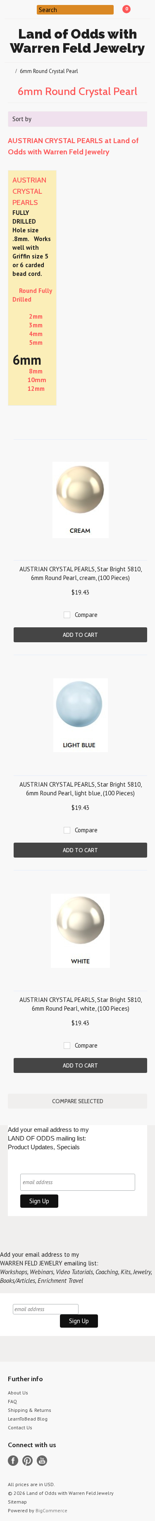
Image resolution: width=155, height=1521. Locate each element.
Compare (86, 615)
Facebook (13, 1460)
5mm (36, 342)
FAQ (12, 1401)
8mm (36, 371)
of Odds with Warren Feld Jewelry (77, 41)
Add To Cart (80, 634)
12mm (36, 388)
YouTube (42, 1460)
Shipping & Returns (29, 1410)
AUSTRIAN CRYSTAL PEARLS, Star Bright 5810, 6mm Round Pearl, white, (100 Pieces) (80, 1004)
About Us (18, 1392)
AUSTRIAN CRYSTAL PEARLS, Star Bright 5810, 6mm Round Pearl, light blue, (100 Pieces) (80, 788)
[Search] (31, 9)
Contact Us (20, 1427)
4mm (36, 334)
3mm (36, 325)
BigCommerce (51, 1510)
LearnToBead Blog (28, 1419)
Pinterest (27, 1460)
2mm (36, 316)
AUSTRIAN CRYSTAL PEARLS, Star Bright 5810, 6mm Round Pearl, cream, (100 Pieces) (80, 573)
